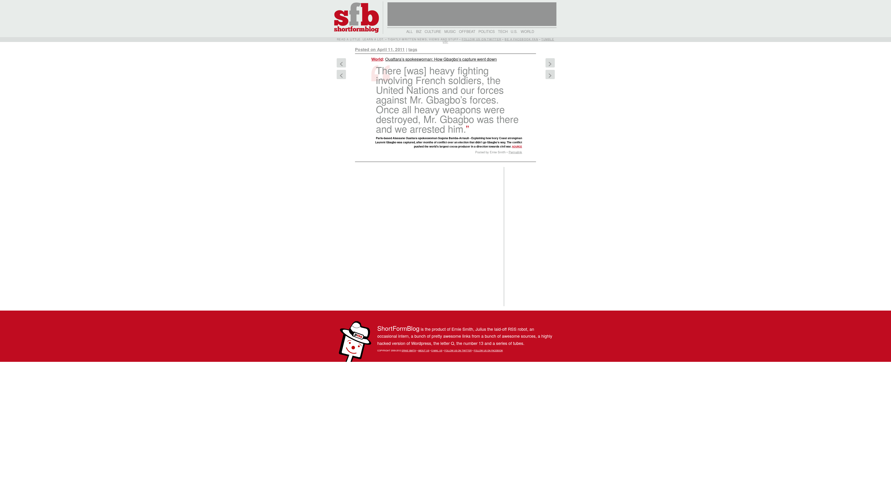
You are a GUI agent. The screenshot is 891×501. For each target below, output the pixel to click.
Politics (486, 31)
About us (423, 350)
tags (412, 49)
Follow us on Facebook (488, 350)
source (517, 146)
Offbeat (467, 31)
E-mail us (436, 350)
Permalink (515, 152)
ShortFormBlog (398, 328)
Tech (503, 31)
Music (450, 31)
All (409, 31)
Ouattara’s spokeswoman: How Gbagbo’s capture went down (441, 59)
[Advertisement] (519, 236)
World (527, 31)
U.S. (514, 31)
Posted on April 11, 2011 (380, 49)
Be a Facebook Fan (521, 39)
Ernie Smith (409, 350)
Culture (433, 31)
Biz (419, 31)
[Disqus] (427, 222)
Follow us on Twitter (481, 39)
